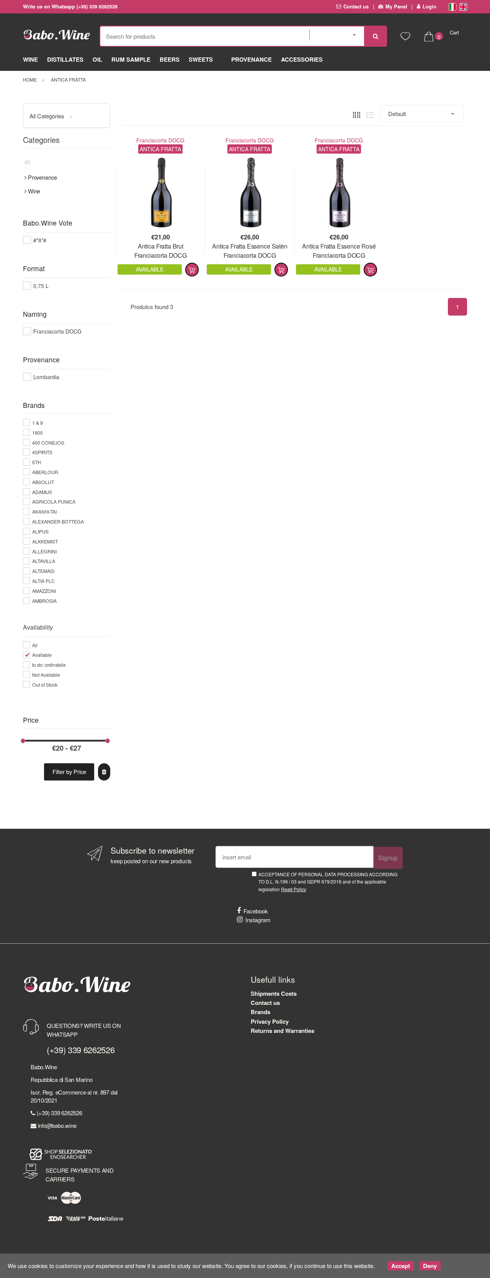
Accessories (302, 59)
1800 (37, 432)
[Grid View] (356, 114)
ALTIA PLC (43, 581)
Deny (430, 1266)
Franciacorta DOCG (160, 140)
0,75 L (41, 286)
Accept (400, 1266)
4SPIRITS (42, 452)
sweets (201, 59)
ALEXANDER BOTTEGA (58, 521)
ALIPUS (40, 531)
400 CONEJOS (48, 442)
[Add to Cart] (192, 270)
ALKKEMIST (45, 541)
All (35, 645)
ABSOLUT (43, 482)
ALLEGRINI (44, 551)
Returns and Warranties (282, 1030)
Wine (30, 59)
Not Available (46, 674)
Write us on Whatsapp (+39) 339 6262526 (70, 6)
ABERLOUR (45, 472)
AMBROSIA (44, 600)
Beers (170, 59)
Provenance (251, 59)
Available (42, 654)
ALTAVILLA (43, 561)
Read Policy (293, 889)
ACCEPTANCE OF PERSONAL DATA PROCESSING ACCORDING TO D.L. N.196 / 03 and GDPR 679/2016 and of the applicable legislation (327, 881)
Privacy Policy (270, 1021)
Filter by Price (69, 771)
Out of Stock (44, 684)
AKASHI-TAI (44, 511)
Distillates (65, 59)
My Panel (396, 6)
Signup (388, 857)
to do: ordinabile (49, 664)
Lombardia (46, 377)
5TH (36, 462)
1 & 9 (37, 422)
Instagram (258, 920)
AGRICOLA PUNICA (53, 501)
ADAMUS (42, 492)
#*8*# (39, 240)
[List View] (370, 114)
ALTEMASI (43, 571)
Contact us (356, 6)
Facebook (255, 911)
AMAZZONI (44, 590)
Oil (97, 59)
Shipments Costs (274, 993)
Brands (260, 1012)
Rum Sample (130, 59)
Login (429, 6)
